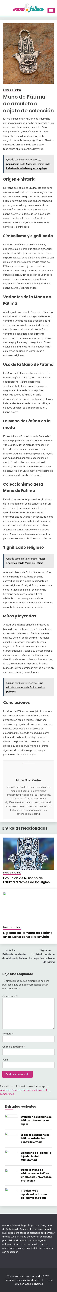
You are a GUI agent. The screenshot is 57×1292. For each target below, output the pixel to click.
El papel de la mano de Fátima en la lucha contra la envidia (28, 935)
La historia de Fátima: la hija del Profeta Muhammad (36, 1156)
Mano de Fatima (12, 89)
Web (5, 1059)
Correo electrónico (13, 1046)
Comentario (9, 996)
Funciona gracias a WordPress (22, 1280)
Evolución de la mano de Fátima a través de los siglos (26, 880)
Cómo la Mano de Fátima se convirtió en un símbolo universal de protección (36, 1175)
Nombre (7, 1033)
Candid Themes (34, 1283)
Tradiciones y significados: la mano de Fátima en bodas (34, 1194)
